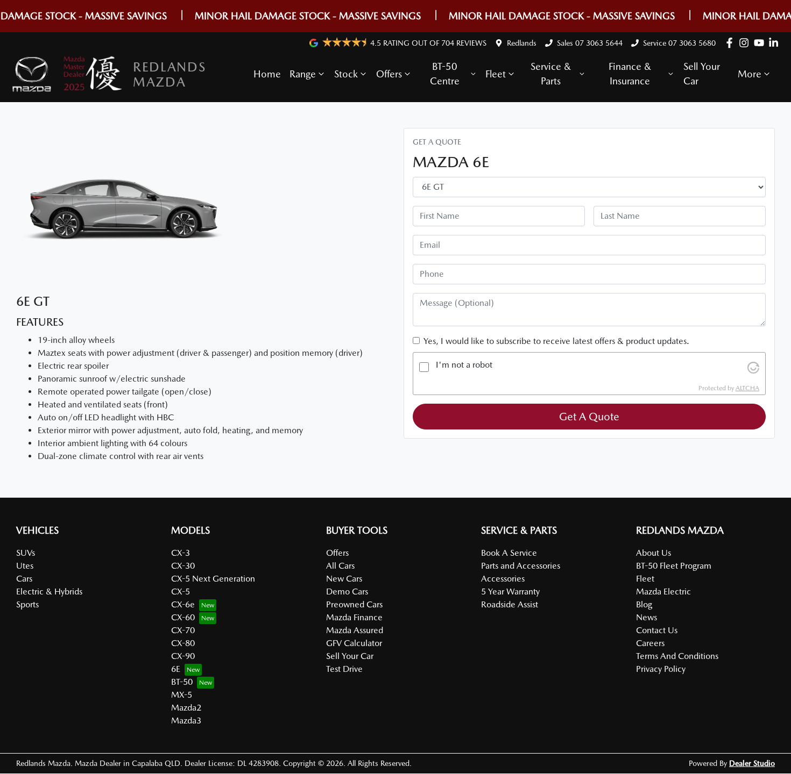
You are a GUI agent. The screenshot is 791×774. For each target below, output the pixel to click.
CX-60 (183, 617)
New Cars (344, 579)
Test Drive (344, 669)
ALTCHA (747, 388)
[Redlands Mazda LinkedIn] (775, 43)
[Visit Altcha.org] (753, 367)
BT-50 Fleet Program (673, 566)
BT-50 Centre (445, 74)
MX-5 (181, 695)
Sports (27, 604)
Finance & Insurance (630, 74)
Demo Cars (347, 591)
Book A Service (509, 553)
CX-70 (183, 630)
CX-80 (183, 643)
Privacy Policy (661, 669)
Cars (24, 579)
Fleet (495, 74)
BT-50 (182, 682)
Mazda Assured (354, 630)
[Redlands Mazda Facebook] (731, 43)
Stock (346, 74)
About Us (653, 553)
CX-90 (183, 656)
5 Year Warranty (510, 591)
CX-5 (180, 591)
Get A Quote (589, 416)
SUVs (25, 553)
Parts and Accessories (520, 566)
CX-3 (180, 553)
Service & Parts (551, 74)
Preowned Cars (354, 604)
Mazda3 (186, 720)
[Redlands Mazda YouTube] (761, 43)
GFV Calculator (354, 643)
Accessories (503, 579)
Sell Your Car (701, 74)
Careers (650, 643)
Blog (644, 604)
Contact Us (656, 630)
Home (267, 74)
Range (302, 74)
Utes (24, 566)
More (749, 74)
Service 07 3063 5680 (679, 43)
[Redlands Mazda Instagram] (746, 43)
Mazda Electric (663, 591)
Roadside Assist (509, 604)
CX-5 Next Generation (213, 579)
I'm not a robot (464, 365)
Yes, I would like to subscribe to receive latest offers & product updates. (556, 341)
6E (175, 669)
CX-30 (183, 566)
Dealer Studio (752, 763)
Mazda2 (186, 708)
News (646, 617)
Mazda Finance (354, 617)
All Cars (340, 566)
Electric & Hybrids (49, 591)
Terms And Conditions (677, 656)
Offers (389, 74)
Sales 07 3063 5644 (590, 43)
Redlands (521, 43)
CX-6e (183, 604)
